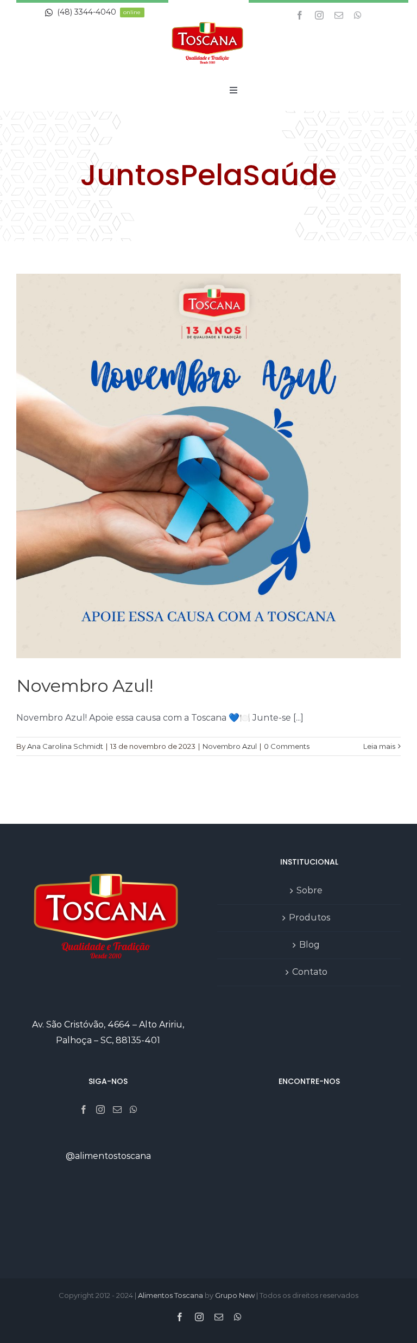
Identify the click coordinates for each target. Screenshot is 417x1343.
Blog (309, 945)
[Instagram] (100, 1109)
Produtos (309, 917)
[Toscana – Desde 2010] (208, 17)
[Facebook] (83, 1109)
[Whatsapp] (133, 1109)
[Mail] (117, 1109)
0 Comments (286, 746)
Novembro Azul (230, 746)
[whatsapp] (358, 15)
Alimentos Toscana (170, 1295)
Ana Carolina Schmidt (65, 746)
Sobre (309, 890)
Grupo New (235, 1295)
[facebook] (299, 15)
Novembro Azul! (84, 685)
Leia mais (379, 746)
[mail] (338, 15)
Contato (309, 972)
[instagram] (319, 15)
